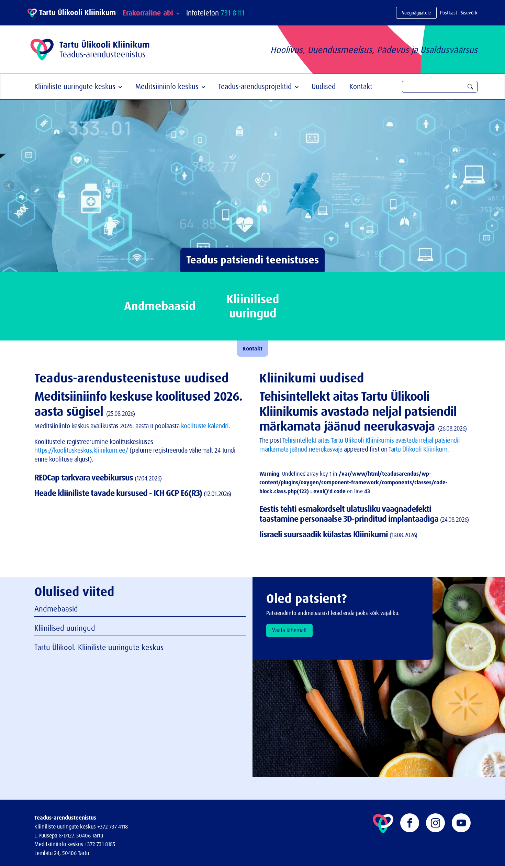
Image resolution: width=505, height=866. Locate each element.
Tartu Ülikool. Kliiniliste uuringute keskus (99, 647)
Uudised (324, 86)
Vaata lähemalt (289, 630)
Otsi (470, 86)
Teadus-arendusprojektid (255, 86)
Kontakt (360, 86)
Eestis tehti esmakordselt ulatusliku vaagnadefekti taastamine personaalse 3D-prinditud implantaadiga (349, 514)
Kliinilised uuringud (64, 627)
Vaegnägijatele (416, 12)
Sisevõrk (469, 12)
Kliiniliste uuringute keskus (74, 86)
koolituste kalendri (205, 426)
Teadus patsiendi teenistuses (252, 259)
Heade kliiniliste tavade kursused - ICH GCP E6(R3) (119, 493)
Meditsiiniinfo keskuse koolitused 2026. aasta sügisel (138, 403)
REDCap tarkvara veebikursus (84, 477)
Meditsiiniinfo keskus (167, 86)
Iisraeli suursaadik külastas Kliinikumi (324, 534)
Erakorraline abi (148, 12)
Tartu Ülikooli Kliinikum (418, 449)
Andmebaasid (56, 608)
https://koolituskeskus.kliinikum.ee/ (81, 450)
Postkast (448, 12)
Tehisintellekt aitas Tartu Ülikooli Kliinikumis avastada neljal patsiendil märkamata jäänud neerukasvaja (358, 410)
